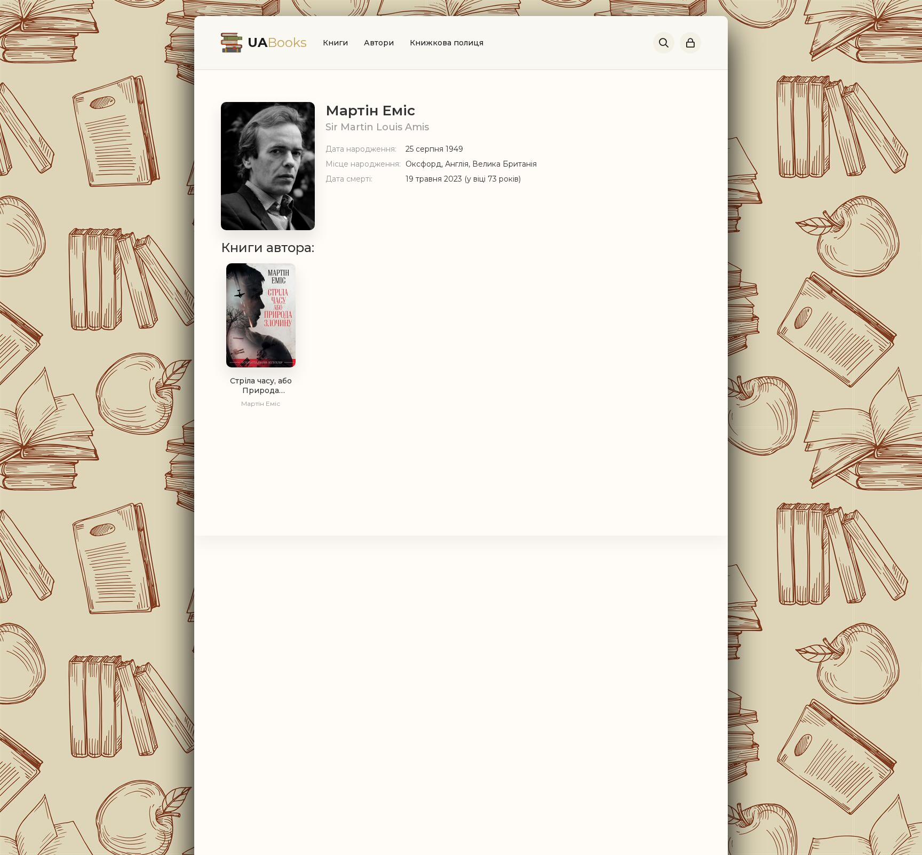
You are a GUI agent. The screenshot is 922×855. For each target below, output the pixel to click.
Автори (379, 43)
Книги (335, 43)
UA (277, 42)
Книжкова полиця (446, 43)
